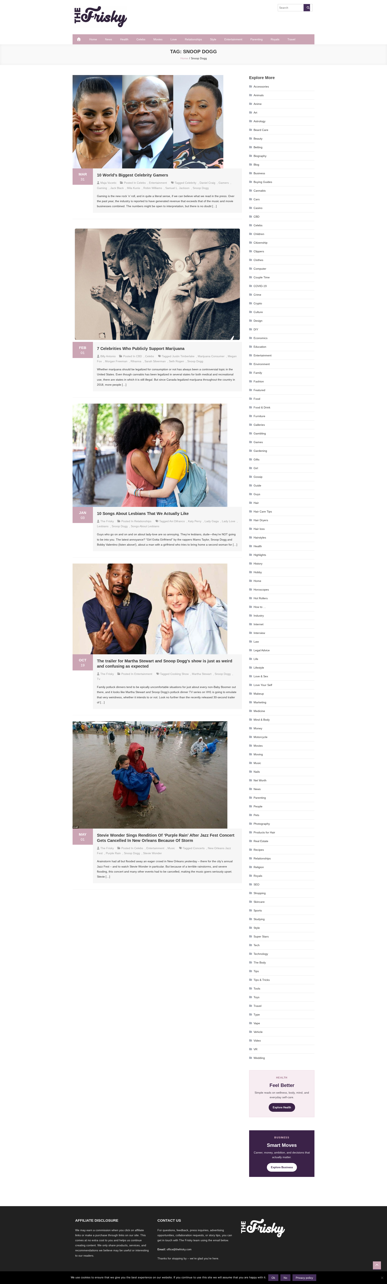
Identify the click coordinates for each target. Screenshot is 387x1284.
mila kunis (133, 188)
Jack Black (117, 188)
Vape (257, 1023)
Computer (260, 268)
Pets (256, 815)
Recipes (259, 849)
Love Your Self (263, 685)
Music (171, 848)
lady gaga (212, 521)
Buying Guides (263, 182)
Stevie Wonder (152, 853)
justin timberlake (183, 356)
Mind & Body (262, 719)
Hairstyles (260, 537)
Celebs (140, 39)
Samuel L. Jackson (177, 188)
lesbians (102, 526)
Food (257, 398)
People (258, 806)
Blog (256, 164)
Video (257, 1040)
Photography (262, 823)
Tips (256, 971)
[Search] (307, 7)
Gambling (260, 433)
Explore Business (282, 1167)
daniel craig (207, 182)
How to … (260, 607)
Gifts (256, 459)
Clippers (259, 251)
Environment (262, 364)
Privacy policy (304, 1277)
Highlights (260, 554)
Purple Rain (113, 853)
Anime (258, 103)
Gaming (102, 188)
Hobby (258, 572)
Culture (258, 312)
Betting (258, 147)
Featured (259, 390)
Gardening (260, 450)
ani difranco (177, 521)
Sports (258, 910)
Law (256, 641)
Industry (259, 615)
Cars (257, 199)
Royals (275, 39)
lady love (228, 521)
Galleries (259, 424)
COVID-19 (260, 286)
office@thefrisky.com (179, 1249)
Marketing (260, 702)
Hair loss (259, 528)
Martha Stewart (201, 673)
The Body (260, 962)
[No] (382, 1278)
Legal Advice (262, 650)
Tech (257, 945)
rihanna (136, 361)
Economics (260, 338)
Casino (258, 208)
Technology (261, 953)
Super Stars (261, 936)
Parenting (256, 39)
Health (124, 39)
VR (255, 1049)
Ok (273, 1277)
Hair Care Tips (263, 511)
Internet (258, 624)
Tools (257, 988)
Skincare (259, 901)
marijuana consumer (211, 356)
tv (98, 679)
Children (259, 234)
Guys (257, 494)
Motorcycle (260, 737)
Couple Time (262, 277)
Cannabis (260, 190)
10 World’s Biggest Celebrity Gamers (132, 175)
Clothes (258, 260)
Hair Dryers (261, 520)
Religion (259, 867)
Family (258, 372)
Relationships (193, 39)
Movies (157, 39)
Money (258, 728)
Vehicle (258, 1031)
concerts (199, 848)
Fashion (259, 381)
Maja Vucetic (108, 182)
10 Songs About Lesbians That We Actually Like (143, 513)
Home (93, 39)
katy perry (194, 521)
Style (213, 39)
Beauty (258, 138)
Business (259, 173)
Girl (256, 468)
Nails (257, 771)
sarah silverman (155, 361)
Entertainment (233, 39)
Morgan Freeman (116, 361)
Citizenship (260, 242)
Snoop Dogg (201, 188)
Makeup (259, 693)
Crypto (258, 303)
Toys (256, 997)
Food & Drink (262, 407)
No (285, 1277)
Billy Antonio (108, 356)
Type (257, 1014)
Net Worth (260, 780)
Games (258, 442)
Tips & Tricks (262, 979)
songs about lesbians (145, 526)
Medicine (259, 711)
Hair (256, 502)
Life (256, 659)
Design (258, 320)
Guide (257, 485)
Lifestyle (259, 667)
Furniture (259, 416)
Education (260, 346)
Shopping (260, 893)
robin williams (152, 188)
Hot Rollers (261, 598)
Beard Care (261, 130)
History (258, 563)
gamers (223, 182)
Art (255, 112)
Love (174, 39)
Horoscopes (261, 589)
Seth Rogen (176, 361)
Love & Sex (261, 676)
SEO (256, 884)
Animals (259, 95)
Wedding (259, 1058)
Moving (258, 754)
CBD (139, 356)
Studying (259, 919)
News (108, 39)
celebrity (190, 182)
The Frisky (107, 521)
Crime (257, 294)
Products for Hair (264, 832)
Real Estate (261, 841)
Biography (260, 156)
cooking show (179, 673)
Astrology (259, 121)
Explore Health (282, 1107)
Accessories (261, 86)
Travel (291, 39)
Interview (259, 633)
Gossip (258, 476)
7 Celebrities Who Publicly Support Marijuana (140, 348)
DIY (256, 329)
